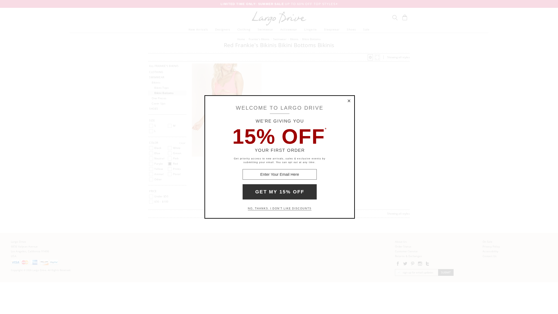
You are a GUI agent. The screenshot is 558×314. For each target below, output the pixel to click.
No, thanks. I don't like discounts (279, 208)
